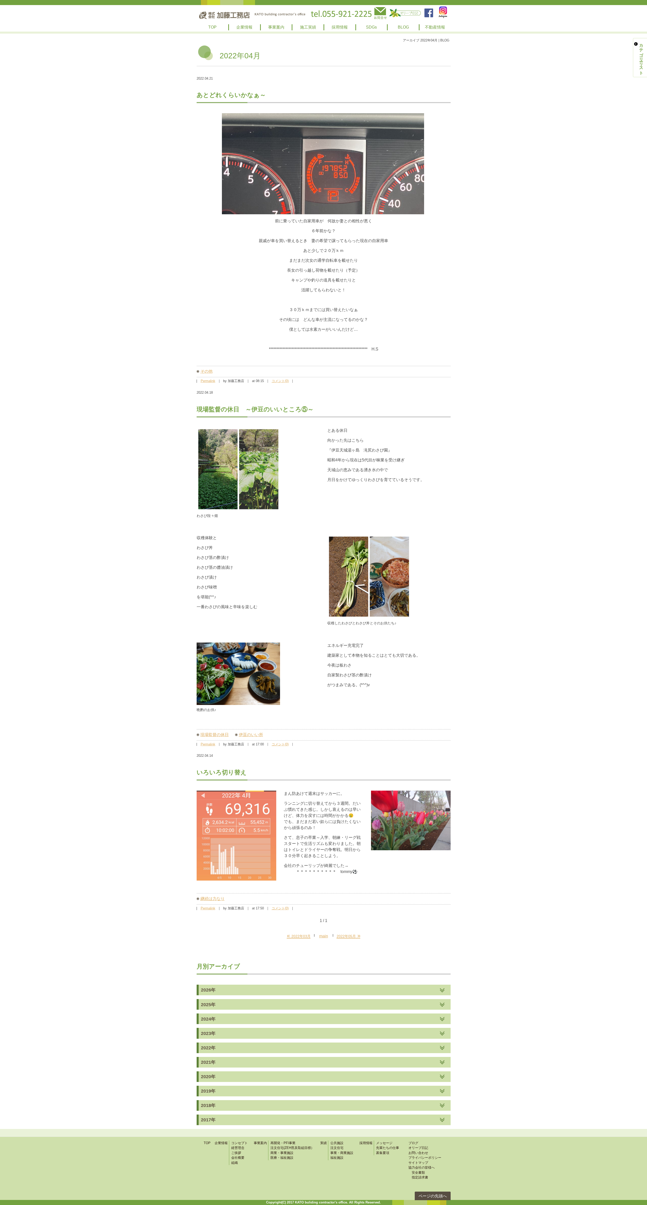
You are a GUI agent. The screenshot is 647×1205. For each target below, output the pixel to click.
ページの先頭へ (433, 1196)
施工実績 (308, 27)
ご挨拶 (236, 1153)
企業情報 (244, 27)
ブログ (413, 1143)
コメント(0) (280, 381)
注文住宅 (336, 1148)
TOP (212, 27)
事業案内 (276, 27)
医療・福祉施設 (281, 1158)
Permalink (208, 381)
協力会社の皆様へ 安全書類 (421, 1170)
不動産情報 (435, 27)
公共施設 (336, 1143)
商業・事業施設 (281, 1153)
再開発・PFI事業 (282, 1143)
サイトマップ (418, 1163)
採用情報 (340, 27)
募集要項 (382, 1153)
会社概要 (237, 1158)
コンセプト (239, 1143)
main (323, 936)
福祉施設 (336, 1158)
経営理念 (237, 1148)
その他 (206, 371)
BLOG (403, 27)
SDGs (371, 27)
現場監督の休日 (214, 735)
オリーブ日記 (418, 1148)
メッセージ (384, 1143)
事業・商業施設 (341, 1153)
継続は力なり (212, 898)
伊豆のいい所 (251, 735)
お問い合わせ (418, 1153)
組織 (234, 1163)
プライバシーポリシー (424, 1158)
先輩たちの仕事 (387, 1148)
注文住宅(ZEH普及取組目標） (292, 1148)
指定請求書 (418, 1177)
